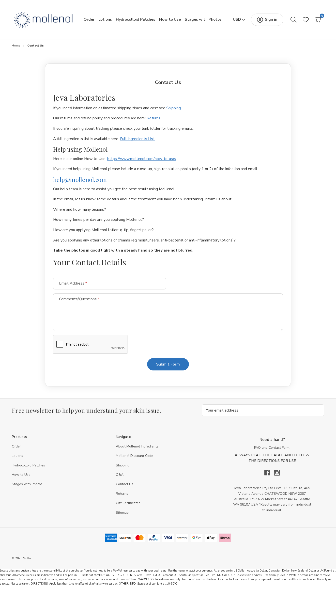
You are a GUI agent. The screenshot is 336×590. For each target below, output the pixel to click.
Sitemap (122, 512)
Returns (153, 118)
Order (16, 446)
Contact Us (124, 484)
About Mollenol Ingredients (137, 446)
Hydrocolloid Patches (28, 465)
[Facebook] (269, 473)
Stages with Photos (27, 484)
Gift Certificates (128, 503)
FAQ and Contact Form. (272, 447)
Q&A (119, 474)
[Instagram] (277, 473)
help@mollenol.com (80, 179)
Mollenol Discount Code (134, 455)
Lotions (17, 455)
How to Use (21, 474)
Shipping (173, 108)
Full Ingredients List (137, 139)
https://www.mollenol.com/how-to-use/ (141, 158)
